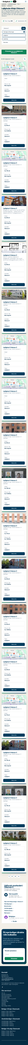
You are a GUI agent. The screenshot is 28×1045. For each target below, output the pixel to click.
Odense (4, 5)
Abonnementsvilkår (7, 996)
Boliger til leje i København (8, 1011)
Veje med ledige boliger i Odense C (13, 901)
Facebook (2, 987)
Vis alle (15, 921)
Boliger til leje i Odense (7, 1014)
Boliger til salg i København (9, 1031)
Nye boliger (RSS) (6, 1005)
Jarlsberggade (8, 908)
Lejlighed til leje (12, 4)
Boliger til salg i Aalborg (8, 1035)
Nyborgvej (7, 912)
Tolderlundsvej (8, 910)
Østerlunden (7, 906)
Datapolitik (4, 1000)
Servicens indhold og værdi (9, 998)
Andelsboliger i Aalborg (8, 1025)
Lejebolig (4, 4)
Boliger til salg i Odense (8, 1034)
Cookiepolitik (5, 1001)
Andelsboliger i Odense (8, 1024)
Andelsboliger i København (8, 1021)
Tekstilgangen (8, 903)
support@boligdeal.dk (7, 979)
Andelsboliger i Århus (7, 1022)
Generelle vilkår (6, 997)
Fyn (18, 4)
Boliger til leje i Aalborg (7, 1015)
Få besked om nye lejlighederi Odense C (14, 51)
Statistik (4, 1003)
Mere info (14, 100)
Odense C (9, 5)
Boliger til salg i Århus (7, 1032)
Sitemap (4, 1004)
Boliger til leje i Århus (7, 1012)
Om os (3, 993)
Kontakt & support (6, 994)
